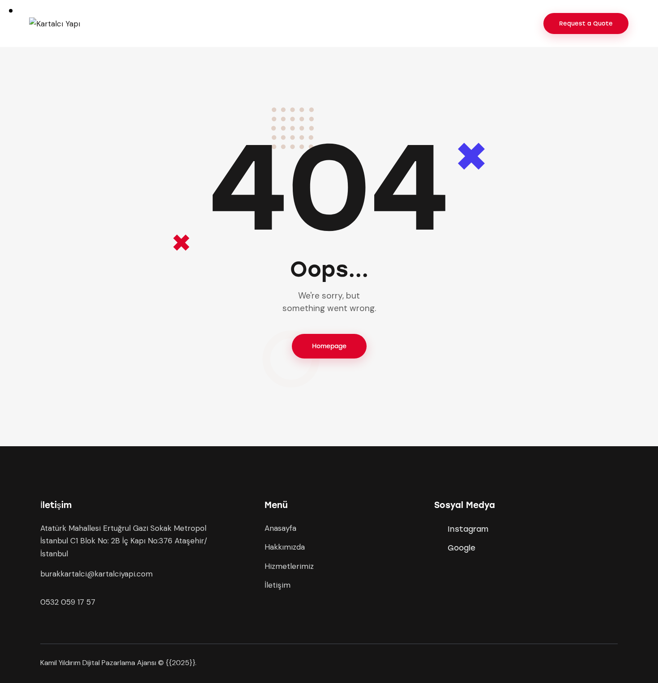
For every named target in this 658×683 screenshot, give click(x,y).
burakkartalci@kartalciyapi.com (96, 574)
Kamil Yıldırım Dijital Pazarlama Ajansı (98, 662)
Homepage (329, 346)
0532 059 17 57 (67, 602)
